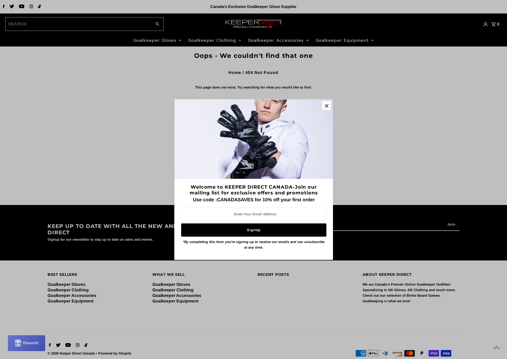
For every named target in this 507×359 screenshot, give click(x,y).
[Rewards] (26, 343)
